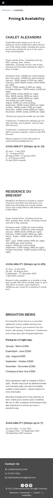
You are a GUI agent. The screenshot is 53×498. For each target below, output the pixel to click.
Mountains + (26, 492)
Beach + (38, 492)
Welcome (6, 10)
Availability (26, 495)
